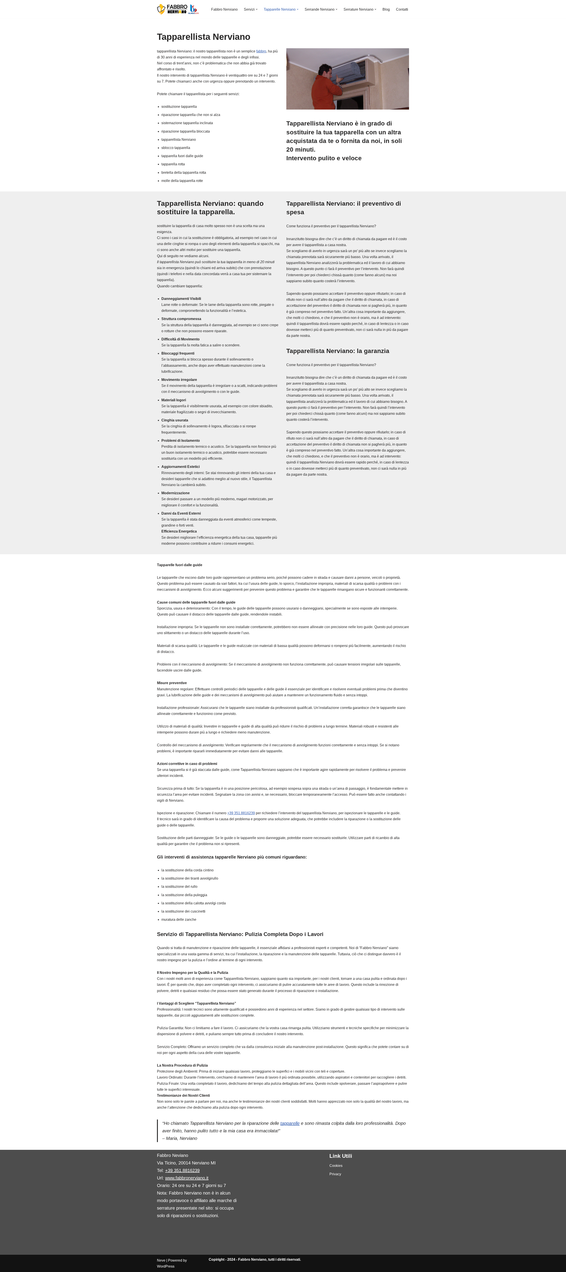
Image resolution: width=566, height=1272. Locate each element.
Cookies (335, 1166)
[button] (257, 9)
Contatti (402, 9)
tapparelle (290, 1123)
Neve (161, 1260)
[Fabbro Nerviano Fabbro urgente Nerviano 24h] (178, 9)
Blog (386, 9)
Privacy (335, 1174)
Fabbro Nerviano (224, 9)
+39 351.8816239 (241, 813)
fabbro (261, 51)
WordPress (165, 1266)
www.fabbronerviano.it (186, 1177)
